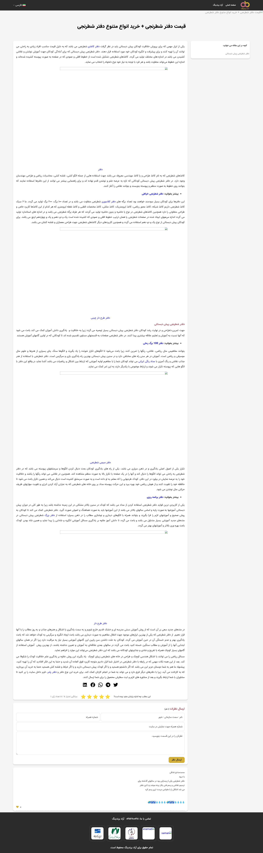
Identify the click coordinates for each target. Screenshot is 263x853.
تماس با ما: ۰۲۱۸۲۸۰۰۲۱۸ (138, 819)
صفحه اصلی (231, 5)
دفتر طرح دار (100, 623)
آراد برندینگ (218, 5)
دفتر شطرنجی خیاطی (152, 194)
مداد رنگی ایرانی (146, 361)
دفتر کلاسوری (109, 202)
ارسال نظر (177, 760)
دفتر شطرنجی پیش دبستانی (237, 53)
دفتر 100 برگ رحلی (153, 343)
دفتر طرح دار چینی (100, 318)
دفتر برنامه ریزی (155, 497)
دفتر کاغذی (94, 47)
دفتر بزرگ (50, 515)
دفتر (100, 170)
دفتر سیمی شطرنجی (100, 463)
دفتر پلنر (52, 672)
